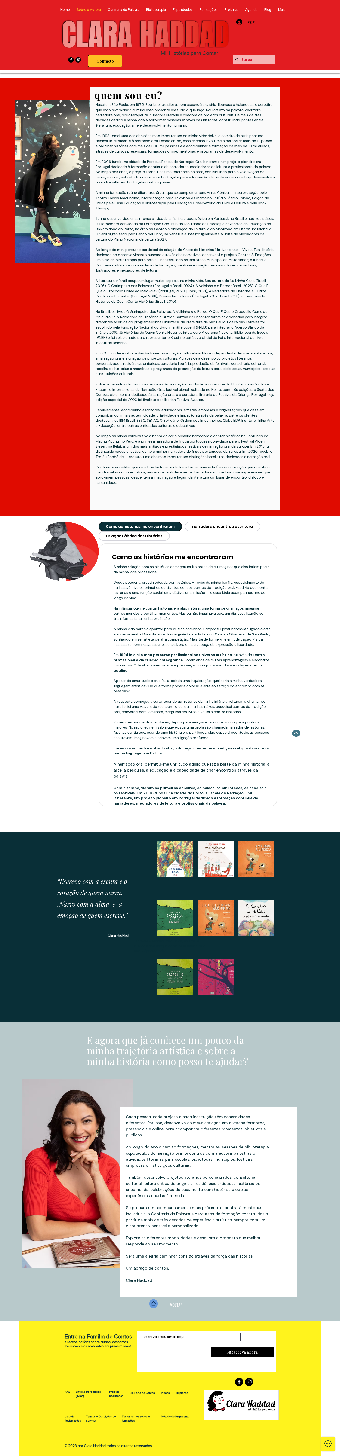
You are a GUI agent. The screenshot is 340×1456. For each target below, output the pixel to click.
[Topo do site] (296, 733)
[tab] (140, 526)
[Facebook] (71, 60)
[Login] (239, 22)
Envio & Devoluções (88, 1391)
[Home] (153, 1303)
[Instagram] (78, 60)
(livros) (80, 1396)
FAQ (67, 1391)
